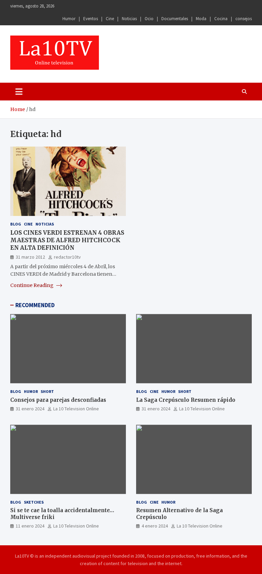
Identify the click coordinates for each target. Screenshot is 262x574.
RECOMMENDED (35, 305)
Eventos (90, 19)
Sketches (34, 502)
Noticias (129, 19)
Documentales (174, 19)
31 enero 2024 (30, 409)
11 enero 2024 (30, 526)
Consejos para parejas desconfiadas (58, 400)
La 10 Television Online (76, 409)
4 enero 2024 (155, 526)
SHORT (47, 391)
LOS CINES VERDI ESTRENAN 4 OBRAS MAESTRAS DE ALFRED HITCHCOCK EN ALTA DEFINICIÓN (67, 240)
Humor (68, 19)
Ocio (149, 19)
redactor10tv (67, 257)
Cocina (221, 19)
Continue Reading (32, 285)
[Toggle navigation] (19, 91)
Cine (110, 19)
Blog (15, 224)
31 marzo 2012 (30, 257)
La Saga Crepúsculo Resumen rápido (185, 400)
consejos (243, 19)
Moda (201, 19)
